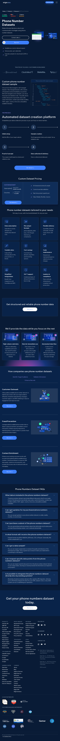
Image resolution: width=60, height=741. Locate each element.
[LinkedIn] (38, 625)
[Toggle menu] (56, 2)
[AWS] (5, 701)
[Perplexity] (41, 634)
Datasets (16, 11)
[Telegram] (44, 644)
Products (10, 11)
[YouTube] (41, 625)
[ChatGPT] (38, 634)
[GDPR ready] (13, 726)
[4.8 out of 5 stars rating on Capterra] (21, 15)
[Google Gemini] (44, 634)
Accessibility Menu (7, 736)
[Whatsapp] (38, 644)
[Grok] (51, 634)
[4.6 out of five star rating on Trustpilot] (4, 15)
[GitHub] (44, 625)
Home (4, 11)
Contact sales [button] (49, 2)
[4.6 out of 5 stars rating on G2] (13, 15)
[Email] (41, 644)
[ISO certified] (4, 726)
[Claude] (47, 634)
